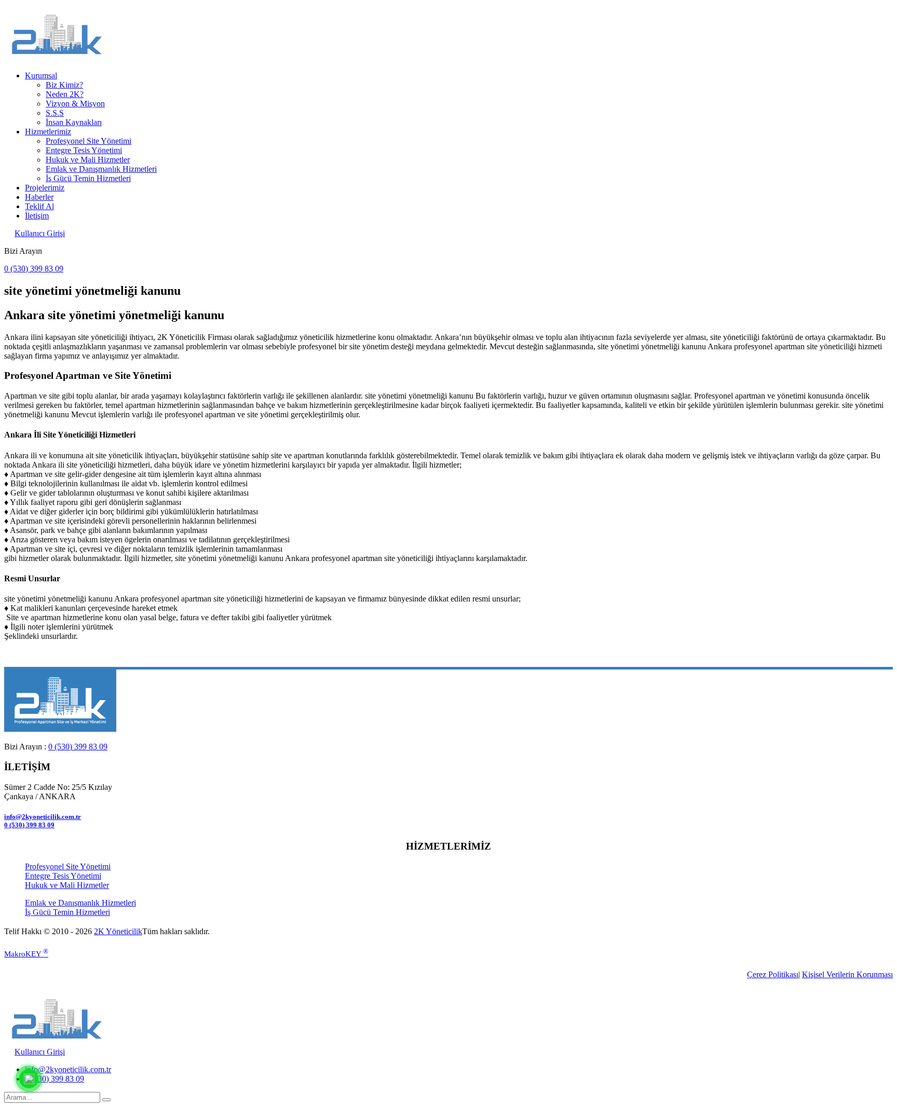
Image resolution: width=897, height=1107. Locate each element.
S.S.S (55, 112)
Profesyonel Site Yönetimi (88, 140)
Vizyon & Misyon (75, 103)
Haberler (39, 197)
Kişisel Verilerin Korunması (847, 974)
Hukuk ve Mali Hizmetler (88, 159)
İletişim (37, 215)
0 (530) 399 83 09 (33, 268)
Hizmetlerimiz (48, 131)
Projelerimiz (44, 187)
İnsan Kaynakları (74, 122)
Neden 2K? (65, 94)
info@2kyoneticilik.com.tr (42, 817)
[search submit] (106, 1099)
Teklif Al (39, 206)
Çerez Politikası (772, 974)
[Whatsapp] (29, 1078)
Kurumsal (41, 75)
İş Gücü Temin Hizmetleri (88, 178)
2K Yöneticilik (118, 931)
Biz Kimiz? (64, 84)
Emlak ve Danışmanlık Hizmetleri (101, 169)
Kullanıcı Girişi (40, 233)
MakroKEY (26, 954)
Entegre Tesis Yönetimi (84, 150)
